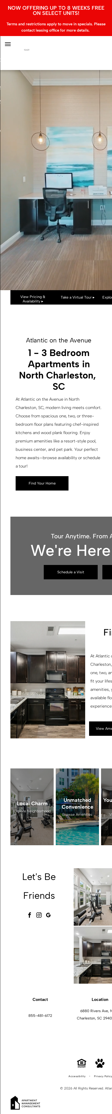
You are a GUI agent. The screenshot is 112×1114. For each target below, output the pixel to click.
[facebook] (30, 915)
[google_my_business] (48, 915)
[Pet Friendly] (99, 1066)
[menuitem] (77, 1076)
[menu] (8, 44)
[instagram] (39, 915)
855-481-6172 (40, 1015)
